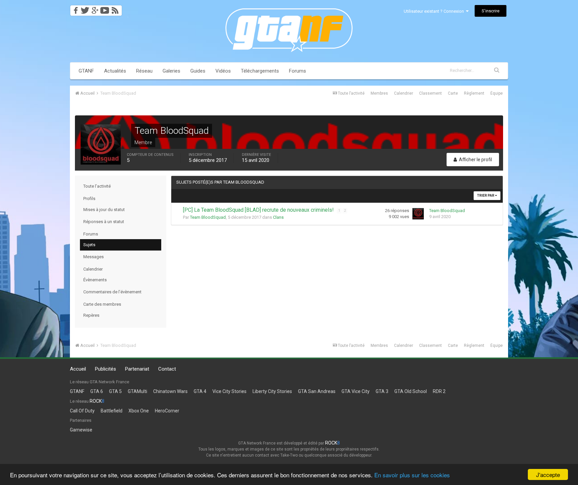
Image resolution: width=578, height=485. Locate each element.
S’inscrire (490, 10)
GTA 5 (115, 391)
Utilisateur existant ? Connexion (435, 11)
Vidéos (223, 71)
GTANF (86, 71)
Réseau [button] (144, 71)
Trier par (486, 195)
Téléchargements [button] (260, 71)
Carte (453, 93)
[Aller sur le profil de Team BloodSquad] (418, 213)
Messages (93, 256)
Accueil (78, 369)
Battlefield (111, 410)
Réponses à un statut (103, 221)
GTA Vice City (356, 391)
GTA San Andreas (316, 391)
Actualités (115, 71)
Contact (167, 369)
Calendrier (403, 93)
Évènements (95, 279)
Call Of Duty (82, 410)
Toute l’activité (97, 186)
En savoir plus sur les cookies (412, 475)
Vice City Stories (229, 391)
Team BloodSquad (208, 217)
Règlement (474, 93)
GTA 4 (200, 391)
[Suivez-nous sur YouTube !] (104, 8)
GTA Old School (410, 391)
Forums (297, 71)
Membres (379, 93)
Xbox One (138, 410)
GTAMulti (137, 391)
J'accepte (548, 474)
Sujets (89, 244)
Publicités (105, 369)
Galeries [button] (171, 71)
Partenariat (137, 369)
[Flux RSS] (116, 8)
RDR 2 (439, 391)
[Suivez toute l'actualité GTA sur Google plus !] (94, 8)
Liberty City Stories (272, 391)
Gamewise (81, 429)
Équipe (496, 93)
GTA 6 (96, 391)
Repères (91, 315)
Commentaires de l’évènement (112, 291)
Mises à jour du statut (104, 209)
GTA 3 (382, 391)
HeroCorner (167, 410)
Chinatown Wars (170, 391)
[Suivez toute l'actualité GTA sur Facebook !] (74, 8)
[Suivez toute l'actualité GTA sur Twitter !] (84, 8)
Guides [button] (197, 71)
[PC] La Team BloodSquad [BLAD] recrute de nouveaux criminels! (259, 210)
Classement (430, 93)
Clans (278, 217)
